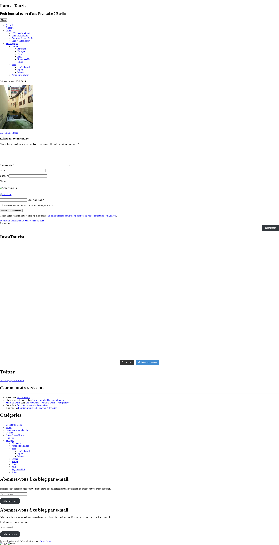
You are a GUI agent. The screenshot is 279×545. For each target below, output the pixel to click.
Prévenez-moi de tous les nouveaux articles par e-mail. (28, 205)
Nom (3, 170)
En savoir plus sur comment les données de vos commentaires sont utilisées (82, 215)
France (20, 54)
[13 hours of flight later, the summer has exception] (104, 318)
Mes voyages (12, 43)
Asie (14, 64)
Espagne (21, 51)
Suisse (20, 62)
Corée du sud (23, 67)
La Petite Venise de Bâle (22, 220)
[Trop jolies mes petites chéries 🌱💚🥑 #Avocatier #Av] (104, 345)
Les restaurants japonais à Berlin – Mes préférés (47, 402)
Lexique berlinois (20, 35)
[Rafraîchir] (5, 194)
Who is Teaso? (23, 397)
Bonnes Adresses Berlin (23, 38)
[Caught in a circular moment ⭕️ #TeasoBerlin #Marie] (104, 333)
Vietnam (21, 72)
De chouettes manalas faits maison (32, 405)
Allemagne (22, 48)
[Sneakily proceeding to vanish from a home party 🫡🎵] (34, 252)
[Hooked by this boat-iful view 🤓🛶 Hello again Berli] (174, 332)
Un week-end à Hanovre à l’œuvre (48, 400)
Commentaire (7, 165)
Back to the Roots (14, 425)
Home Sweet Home (15, 435)
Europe (15, 46)
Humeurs (10, 438)
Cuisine (9, 432)
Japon (20, 69)
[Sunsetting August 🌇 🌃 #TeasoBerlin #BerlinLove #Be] (34, 331)
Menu (3, 20)
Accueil (9, 25)
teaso (15, 133)
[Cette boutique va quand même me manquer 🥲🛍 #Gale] (34, 347)
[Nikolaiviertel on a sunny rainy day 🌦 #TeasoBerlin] (174, 347)
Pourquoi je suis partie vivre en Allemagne (37, 408)
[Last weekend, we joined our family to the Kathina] (104, 290)
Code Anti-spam (34, 200)
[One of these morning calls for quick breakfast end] (174, 251)
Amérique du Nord (20, 75)
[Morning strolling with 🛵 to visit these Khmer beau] (174, 277)
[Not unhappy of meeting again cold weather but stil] (174, 318)
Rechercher (5, 223)
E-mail (4, 176)
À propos (10, 28)
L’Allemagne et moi (21, 33)
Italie (19, 56)
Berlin (8, 30)
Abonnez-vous (10, 501)
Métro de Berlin (13, 402)
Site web (4, 181)
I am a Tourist (14, 5)
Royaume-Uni (24, 59)
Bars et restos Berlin (21, 41)
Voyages (10, 440)
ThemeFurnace (46, 541)
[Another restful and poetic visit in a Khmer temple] (104, 252)
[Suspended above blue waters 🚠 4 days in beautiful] (34, 317)
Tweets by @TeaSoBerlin (12, 380)
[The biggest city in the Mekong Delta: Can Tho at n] (34, 277)
